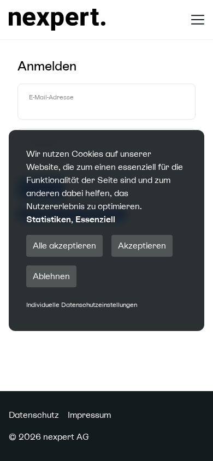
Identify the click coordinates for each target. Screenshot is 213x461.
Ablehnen (51, 276)
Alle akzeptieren (64, 245)
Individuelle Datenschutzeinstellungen (81, 305)
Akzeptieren (142, 245)
